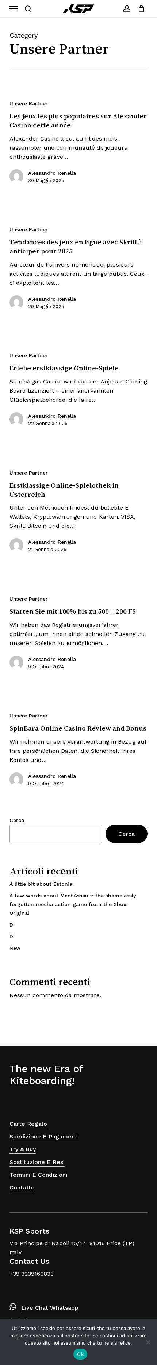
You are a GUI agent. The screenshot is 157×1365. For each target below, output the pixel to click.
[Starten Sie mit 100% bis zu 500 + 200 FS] (78, 635)
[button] (13, 8)
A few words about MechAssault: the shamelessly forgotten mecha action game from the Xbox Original (72, 904)
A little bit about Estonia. (41, 884)
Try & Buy (22, 1149)
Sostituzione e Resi (37, 1162)
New (14, 948)
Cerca (16, 820)
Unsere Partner (28, 103)
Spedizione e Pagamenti (44, 1136)
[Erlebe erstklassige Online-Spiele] (78, 392)
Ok (80, 1354)
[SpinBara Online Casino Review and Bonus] (78, 752)
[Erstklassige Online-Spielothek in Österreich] (78, 514)
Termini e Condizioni (38, 1174)
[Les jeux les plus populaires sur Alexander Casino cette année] (78, 145)
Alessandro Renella (52, 173)
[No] (148, 1342)
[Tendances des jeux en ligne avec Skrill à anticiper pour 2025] (78, 271)
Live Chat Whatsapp (49, 1307)
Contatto (22, 1187)
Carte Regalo (28, 1123)
